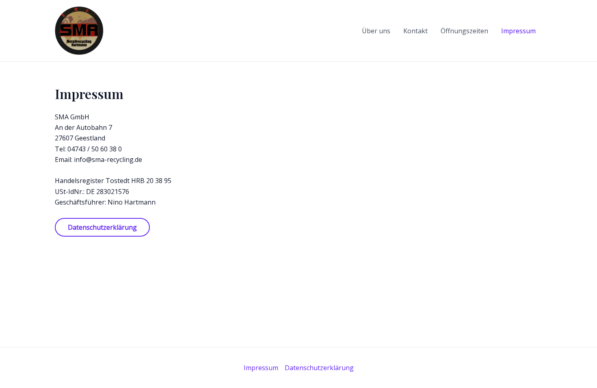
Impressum (518, 30)
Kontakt (415, 30)
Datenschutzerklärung (319, 367)
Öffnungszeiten (464, 30)
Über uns (376, 30)
